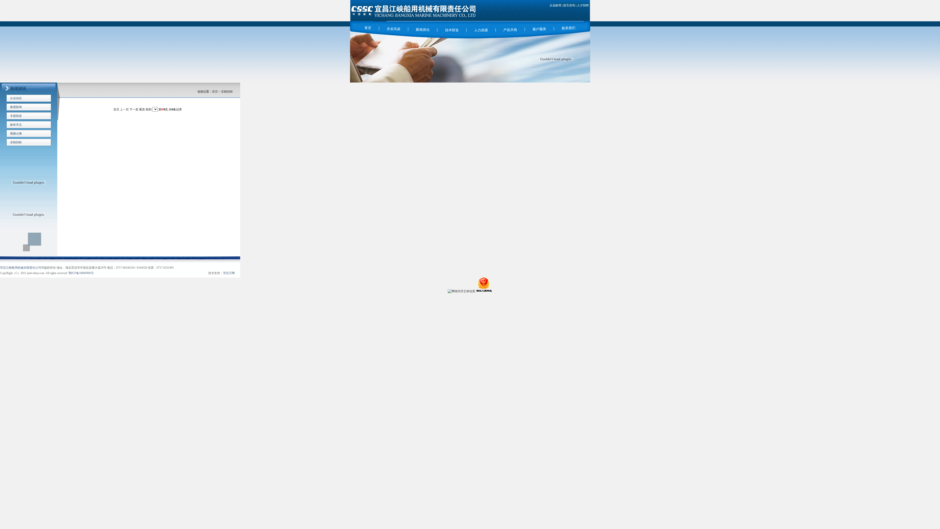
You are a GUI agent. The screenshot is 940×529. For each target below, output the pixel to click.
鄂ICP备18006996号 (81, 273)
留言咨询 (569, 5)
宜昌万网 (229, 273)
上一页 (124, 109)
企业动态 (16, 98)
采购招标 (16, 142)
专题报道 (16, 116)
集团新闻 (16, 107)
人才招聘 (583, 5)
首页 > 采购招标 (222, 91)
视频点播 (16, 133)
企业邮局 (555, 5)
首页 (116, 109)
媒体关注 (16, 124)
